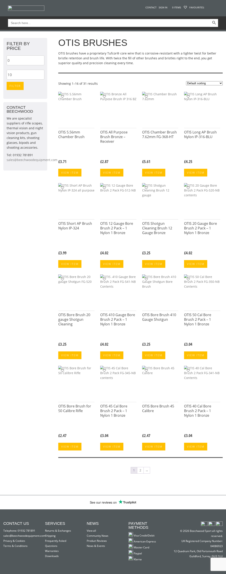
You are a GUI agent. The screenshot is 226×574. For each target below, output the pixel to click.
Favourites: (196, 7)
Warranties (52, 551)
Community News (97, 536)
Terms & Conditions (15, 546)
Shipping (50, 536)
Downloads (52, 556)
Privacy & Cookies (14, 541)
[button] (62, 96)
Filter (15, 86)
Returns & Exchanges (58, 531)
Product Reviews (97, 541)
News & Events (96, 546)
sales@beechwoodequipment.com (32, 160)
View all (91, 531)
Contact (150, 7)
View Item (70, 172)
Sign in (163, 7)
